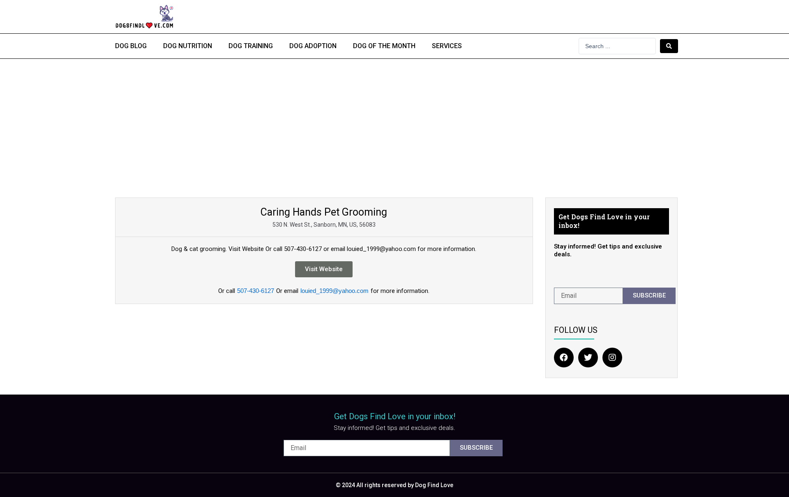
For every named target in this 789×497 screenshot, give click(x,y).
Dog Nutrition (187, 46)
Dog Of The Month (384, 46)
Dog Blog (131, 46)
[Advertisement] (394, 120)
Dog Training (250, 46)
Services (447, 46)
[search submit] (669, 46)
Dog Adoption (313, 46)
